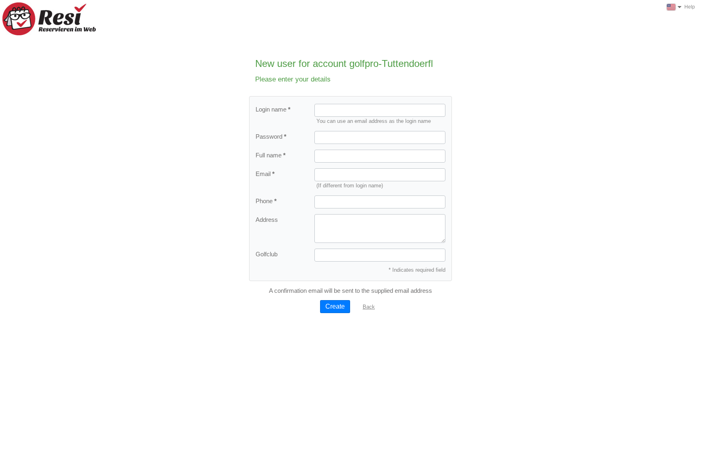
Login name (271, 109)
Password (269, 136)
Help (689, 7)
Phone (264, 201)
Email (263, 174)
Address (267, 220)
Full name (269, 155)
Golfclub (266, 254)
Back (369, 307)
